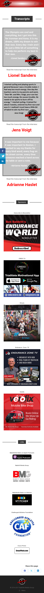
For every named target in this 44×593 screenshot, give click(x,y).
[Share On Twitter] (3, 156)
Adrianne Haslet (22, 184)
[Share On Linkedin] (3, 161)
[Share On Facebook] (3, 151)
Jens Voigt (22, 129)
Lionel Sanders (22, 75)
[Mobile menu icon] (40, 3)
